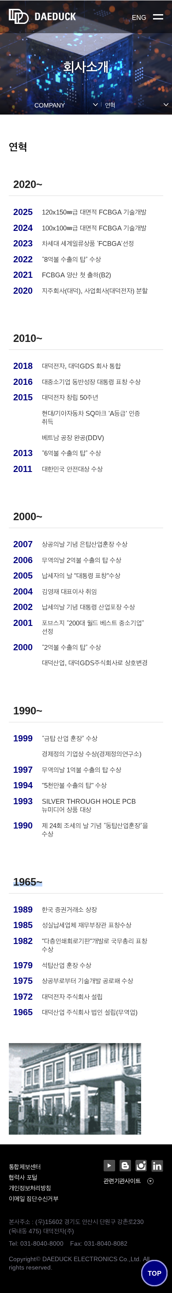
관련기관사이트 (122, 1181)
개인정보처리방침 (30, 1187)
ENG (139, 17)
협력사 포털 (23, 1177)
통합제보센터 (25, 1166)
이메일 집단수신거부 (33, 1198)
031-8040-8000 (42, 1243)
